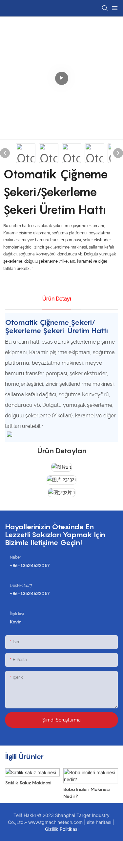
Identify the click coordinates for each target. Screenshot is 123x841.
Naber (15, 557)
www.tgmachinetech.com (56, 822)
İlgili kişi (17, 614)
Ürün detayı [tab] (56, 299)
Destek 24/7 (21, 585)
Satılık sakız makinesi (28, 782)
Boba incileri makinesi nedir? (86, 792)
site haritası (100, 822)
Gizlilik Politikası (61, 829)
